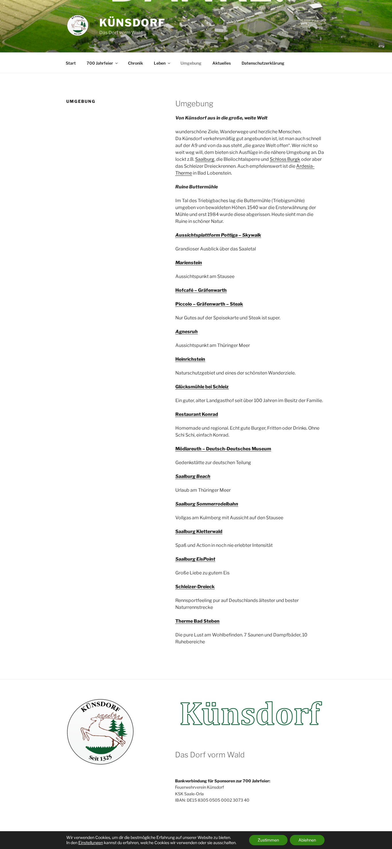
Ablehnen (307, 840)
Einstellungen (90, 842)
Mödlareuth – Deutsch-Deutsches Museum (223, 448)
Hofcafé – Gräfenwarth (201, 290)
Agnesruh (186, 331)
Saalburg (204, 159)
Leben (160, 63)
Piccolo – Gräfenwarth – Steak (209, 304)
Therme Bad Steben (197, 621)
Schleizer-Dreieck (195, 586)
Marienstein (188, 262)
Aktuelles (221, 63)
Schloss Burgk (285, 159)
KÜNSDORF (132, 22)
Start (71, 63)
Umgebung (191, 63)
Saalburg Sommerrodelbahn (206, 504)
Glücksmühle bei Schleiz (202, 386)
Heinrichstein (190, 359)
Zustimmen (268, 840)
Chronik (135, 63)
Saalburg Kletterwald (198, 531)
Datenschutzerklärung (263, 63)
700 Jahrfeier (100, 63)
